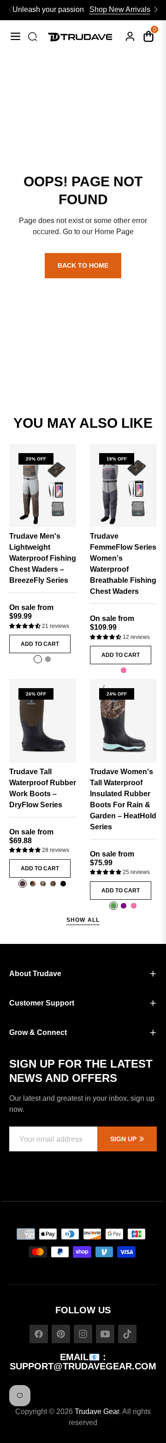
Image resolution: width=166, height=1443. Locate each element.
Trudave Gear (97, 1411)
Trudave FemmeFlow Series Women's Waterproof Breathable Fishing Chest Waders (123, 563)
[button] (25, 626)
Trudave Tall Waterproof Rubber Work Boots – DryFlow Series (42, 788)
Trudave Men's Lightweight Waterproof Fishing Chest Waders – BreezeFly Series (42, 558)
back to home (83, 265)
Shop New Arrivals (119, 9)
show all (83, 920)
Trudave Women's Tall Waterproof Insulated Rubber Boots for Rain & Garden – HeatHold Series (123, 799)
